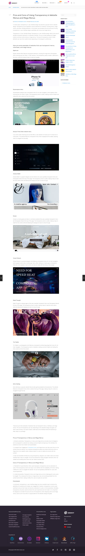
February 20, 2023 (34, 21)
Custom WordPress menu (14, 526)
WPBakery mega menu (55, 518)
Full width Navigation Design (70, 65)
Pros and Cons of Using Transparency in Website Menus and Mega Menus (71, 49)
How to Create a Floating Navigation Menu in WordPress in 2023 (70, 24)
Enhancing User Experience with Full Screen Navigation (70, 41)
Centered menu (12, 520)
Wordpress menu (16, 7)
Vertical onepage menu (41, 528)
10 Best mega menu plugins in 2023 (70, 61)
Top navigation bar (13, 516)
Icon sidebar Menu (40, 524)
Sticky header (26, 525)
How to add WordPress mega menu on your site (71, 56)
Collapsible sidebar (40, 522)
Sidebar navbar (39, 518)
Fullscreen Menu (40, 526)
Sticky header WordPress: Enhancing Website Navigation (71, 31)
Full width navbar (26, 521)
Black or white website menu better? (71, 70)
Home (10, 7)
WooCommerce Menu (27, 523)
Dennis (15, 21)
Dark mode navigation (13, 522)
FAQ (65, 519)
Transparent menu (32, 447)
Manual (65, 521)
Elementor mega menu (55, 516)
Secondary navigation (13, 524)
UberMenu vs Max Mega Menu (71, 75)
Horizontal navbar (12, 514)
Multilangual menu (27, 518)
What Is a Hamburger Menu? (70, 36)
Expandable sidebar (40, 520)
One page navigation (27, 514)
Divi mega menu (53, 514)
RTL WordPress (26, 516)
